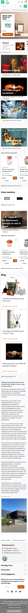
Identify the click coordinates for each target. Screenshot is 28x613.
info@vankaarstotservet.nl (12, 553)
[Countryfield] (20, 198)
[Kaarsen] (13, 46)
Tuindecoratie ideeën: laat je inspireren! (13, 300)
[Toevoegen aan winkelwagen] (15, 178)
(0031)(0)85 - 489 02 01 (11, 550)
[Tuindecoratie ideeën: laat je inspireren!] (14, 286)
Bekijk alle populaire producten (10, 268)
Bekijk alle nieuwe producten (10, 186)
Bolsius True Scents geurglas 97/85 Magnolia (8, 170)
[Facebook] (8, 591)
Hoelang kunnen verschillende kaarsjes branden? (14, 365)
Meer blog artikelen (7, 376)
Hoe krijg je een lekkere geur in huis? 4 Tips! (13, 332)
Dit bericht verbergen (15, 607)
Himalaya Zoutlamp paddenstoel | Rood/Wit (8, 253)
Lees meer (4, 496)
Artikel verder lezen (8, 306)
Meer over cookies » (14, 611)
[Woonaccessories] (14, 66)
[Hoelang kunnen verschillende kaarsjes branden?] (14, 351)
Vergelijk (6, 180)
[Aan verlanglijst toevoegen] (16, 157)
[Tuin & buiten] (14, 111)
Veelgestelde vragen (10, 548)
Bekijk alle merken (6, 205)
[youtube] (20, 591)
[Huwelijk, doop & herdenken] (14, 88)
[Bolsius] (7, 198)
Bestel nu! (7, 34)
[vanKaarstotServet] (7, 2)
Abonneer (21, 586)
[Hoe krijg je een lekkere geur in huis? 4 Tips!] (14, 319)
